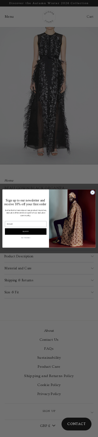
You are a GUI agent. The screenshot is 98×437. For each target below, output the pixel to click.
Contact (76, 424)
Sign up (26, 231)
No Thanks (25, 238)
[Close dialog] (92, 192)
